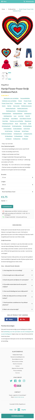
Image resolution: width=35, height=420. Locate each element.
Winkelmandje (30, 1)
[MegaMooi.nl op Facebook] (15, 380)
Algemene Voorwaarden (17, 368)
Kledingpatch (27, 113)
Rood (16, 123)
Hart (25, 103)
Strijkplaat (25, 138)
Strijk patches (12, 9)
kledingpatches (8, 116)
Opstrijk (27, 116)
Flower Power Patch (7, 103)
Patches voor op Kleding (16, 121)
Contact (17, 366)
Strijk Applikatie (27, 126)
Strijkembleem (9, 136)
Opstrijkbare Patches (25, 118)
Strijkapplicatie (18, 133)
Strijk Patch (27, 128)
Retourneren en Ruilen (17, 361)
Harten (30, 103)
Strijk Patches (8, 131)
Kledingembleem (6, 113)
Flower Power (27, 101)
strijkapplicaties (28, 133)
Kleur (2, 188)
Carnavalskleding (25, 98)
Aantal (3, 200)
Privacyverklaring (17, 370)
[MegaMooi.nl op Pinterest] (19, 380)
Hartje (3, 106)
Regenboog (28, 121)
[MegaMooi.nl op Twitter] (11, 380)
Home (3, 9)
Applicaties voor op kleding (11, 98)
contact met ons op (19, 397)
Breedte (3, 174)
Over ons (17, 372)
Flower (20, 101)
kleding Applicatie (10, 108)
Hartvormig (16, 106)
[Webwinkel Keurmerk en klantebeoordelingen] (17, 387)
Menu (4, 1)
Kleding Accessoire (26, 106)
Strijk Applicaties (16, 126)
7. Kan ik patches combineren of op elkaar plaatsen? (17, 304)
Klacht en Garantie (17, 363)
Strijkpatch (9, 138)
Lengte (3, 181)
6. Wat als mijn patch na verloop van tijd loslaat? (17, 297)
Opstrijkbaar (5, 118)
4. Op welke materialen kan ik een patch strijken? (17, 285)
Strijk (29, 123)
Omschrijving (16, 225)
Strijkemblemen (18, 136)
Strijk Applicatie (6, 126)
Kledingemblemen (17, 113)
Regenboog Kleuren (7, 123)
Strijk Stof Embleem (6, 133)
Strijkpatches (16, 138)
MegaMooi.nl (22, 404)
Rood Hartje (23, 123)
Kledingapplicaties (22, 111)
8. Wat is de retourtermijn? (17, 309)
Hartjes (9, 106)
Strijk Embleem (7, 128)
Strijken (26, 136)
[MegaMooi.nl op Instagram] (24, 380)
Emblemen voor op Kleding (9, 101)
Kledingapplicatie (11, 111)
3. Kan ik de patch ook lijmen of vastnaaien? (17, 280)
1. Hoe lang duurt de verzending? (17, 270)
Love (15, 116)
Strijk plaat (17, 131)
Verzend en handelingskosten (17, 357)
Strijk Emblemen (17, 128)
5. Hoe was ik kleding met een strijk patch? (17, 291)
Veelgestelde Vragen (17, 354)
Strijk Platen (25, 131)
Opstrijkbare (14, 118)
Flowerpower (18, 103)
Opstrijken (5, 121)
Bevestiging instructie (17, 359)
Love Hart (21, 116)
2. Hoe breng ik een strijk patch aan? (17, 275)
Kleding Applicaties (22, 108)
